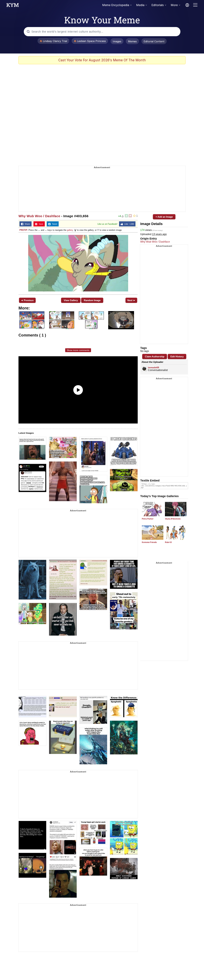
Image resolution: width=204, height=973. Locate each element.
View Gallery (71, 300)
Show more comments (78, 350)
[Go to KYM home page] (12, 6)
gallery (70, 230)
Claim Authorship (154, 356)
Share (26, 224)
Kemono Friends (149, 542)
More (174, 5)
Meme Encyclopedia (115, 5)
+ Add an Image (164, 216)
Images (117, 41)
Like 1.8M (128, 224)
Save (40, 224)
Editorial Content (154, 41)
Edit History (177, 356)
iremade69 (153, 367)
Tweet (54, 224)
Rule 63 (168, 542)
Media (140, 5)
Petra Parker (147, 519)
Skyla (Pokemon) (172, 519)
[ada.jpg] (78, 263)
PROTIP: (23, 230)
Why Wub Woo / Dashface (39, 216)
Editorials (157, 5)
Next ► (131, 300)
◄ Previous (27, 300)
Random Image (92, 300)
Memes (132, 41)
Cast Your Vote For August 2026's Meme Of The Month (102, 60)
